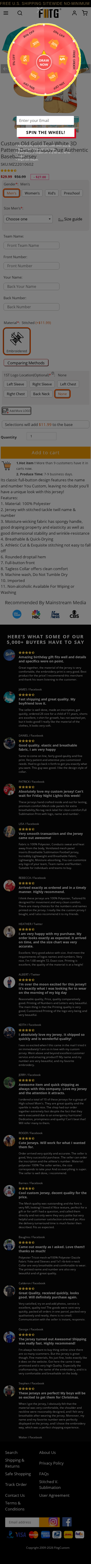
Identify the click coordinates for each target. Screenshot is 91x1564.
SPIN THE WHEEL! (45, 132)
